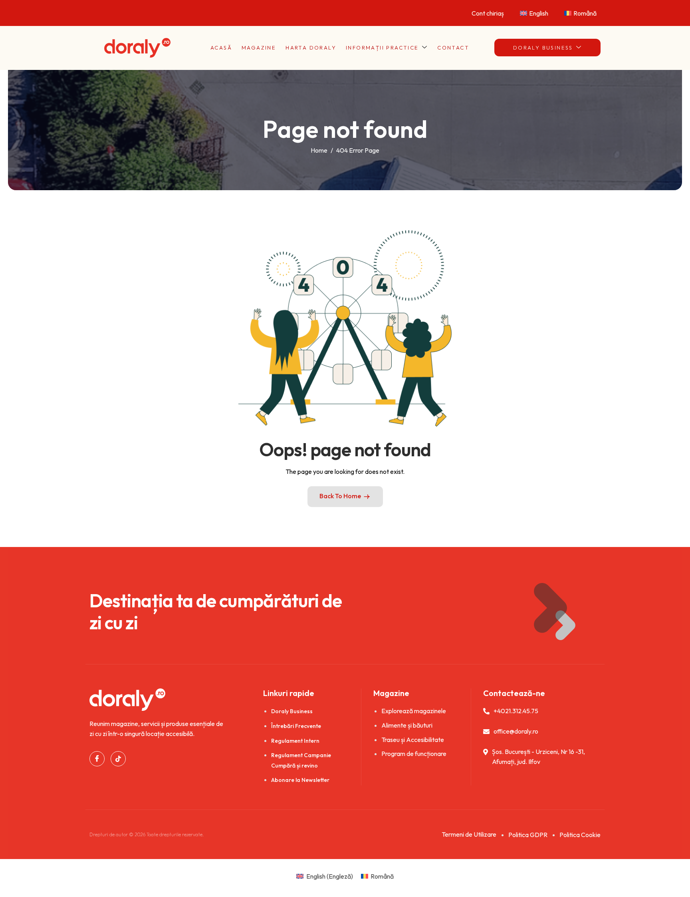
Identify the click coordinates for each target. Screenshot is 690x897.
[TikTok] (118, 758)
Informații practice (382, 47)
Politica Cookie (580, 835)
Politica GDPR (527, 835)
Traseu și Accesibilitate (412, 740)
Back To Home (340, 496)
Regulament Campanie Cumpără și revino (301, 760)
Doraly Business (543, 47)
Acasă (221, 47)
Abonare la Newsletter (300, 780)
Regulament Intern (295, 740)
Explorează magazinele (413, 711)
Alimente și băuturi (406, 725)
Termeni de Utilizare (469, 834)
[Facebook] (97, 758)
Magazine (259, 47)
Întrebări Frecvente (296, 726)
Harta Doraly (311, 47)
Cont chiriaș (488, 13)
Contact (453, 47)
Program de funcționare (413, 754)
